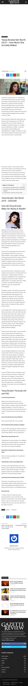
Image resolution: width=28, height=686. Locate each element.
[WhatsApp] (18, 75)
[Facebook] (7, 75)
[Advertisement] (14, 19)
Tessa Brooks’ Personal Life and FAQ (13, 192)
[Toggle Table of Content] (23, 185)
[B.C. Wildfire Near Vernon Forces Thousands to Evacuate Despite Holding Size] (5, 612)
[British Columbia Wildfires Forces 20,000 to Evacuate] (5, 583)
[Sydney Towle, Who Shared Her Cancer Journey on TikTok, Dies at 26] (5, 597)
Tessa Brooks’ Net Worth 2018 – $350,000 (14, 187)
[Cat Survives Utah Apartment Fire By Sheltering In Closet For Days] (5, 590)
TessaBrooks (13, 509)
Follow (23, 646)
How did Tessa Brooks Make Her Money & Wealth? (14, 190)
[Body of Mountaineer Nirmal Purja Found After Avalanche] (5, 605)
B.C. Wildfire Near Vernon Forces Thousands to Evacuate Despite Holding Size (18, 612)
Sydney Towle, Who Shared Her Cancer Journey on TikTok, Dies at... (17, 597)
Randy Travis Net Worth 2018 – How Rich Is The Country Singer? (7, 527)
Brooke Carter (6, 71)
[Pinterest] (14, 75)
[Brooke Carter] (14, 538)
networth (8, 509)
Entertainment (4, 36)
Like (24, 643)
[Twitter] (11, 75)
